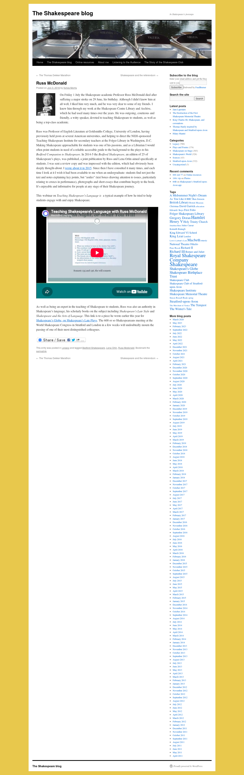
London (187, 236)
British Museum (196, 202)
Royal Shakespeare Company (188, 257)
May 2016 (177, 546)
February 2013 (179, 680)
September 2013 (180, 656)
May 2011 (177, 752)
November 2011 (180, 731)
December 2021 (180, 346)
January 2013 (179, 683)
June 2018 (177, 460)
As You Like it (178, 199)
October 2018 (179, 453)
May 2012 (177, 711)
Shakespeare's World (182, 154)
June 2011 (177, 748)
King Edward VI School (183, 232)
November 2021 (180, 350)
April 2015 (178, 590)
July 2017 (177, 498)
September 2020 (180, 377)
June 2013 (177, 666)
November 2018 (180, 449)
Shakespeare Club (179, 280)
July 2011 (177, 745)
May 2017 (177, 504)
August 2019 (179, 422)
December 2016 (180, 522)
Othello (194, 244)
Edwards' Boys (176, 210)
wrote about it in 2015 (78, 168)
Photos (187, 178)
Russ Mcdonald (126, 347)
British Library (179, 202)
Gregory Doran (180, 217)
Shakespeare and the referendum (139, 75)
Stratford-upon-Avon (182, 160)
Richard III (177, 251)
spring (190, 297)
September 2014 (180, 614)
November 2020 (180, 370)
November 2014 (180, 608)
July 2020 (177, 384)
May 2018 (177, 463)
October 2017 (179, 487)
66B (175, 181)
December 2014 (180, 604)
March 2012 (178, 717)
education (200, 206)
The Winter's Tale (181, 309)
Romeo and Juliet (194, 251)
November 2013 (180, 649)
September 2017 (180, 491)
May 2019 (177, 432)
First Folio (190, 210)
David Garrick (187, 206)
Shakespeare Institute (183, 290)
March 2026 (178, 319)
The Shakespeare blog (62, 13)
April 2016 (178, 549)
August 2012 (179, 700)
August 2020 (179, 381)
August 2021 (179, 357)
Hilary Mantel (179, 133)
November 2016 (180, 525)
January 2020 (179, 405)
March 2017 (178, 511)
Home (40, 62)
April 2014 (178, 632)
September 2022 (180, 329)
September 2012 (180, 697)
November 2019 (180, 412)
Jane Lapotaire (179, 109)
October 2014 (179, 611)
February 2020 (179, 401)
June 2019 (177, 429)
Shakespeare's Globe (184, 268)
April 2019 (178, 436)
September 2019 (180, 419)
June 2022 (177, 336)
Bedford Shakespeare (93, 347)
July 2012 (177, 704)
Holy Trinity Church (195, 222)
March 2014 (178, 635)
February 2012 (179, 721)
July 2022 (177, 333)
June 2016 (177, 542)
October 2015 (179, 570)
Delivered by (194, 87)
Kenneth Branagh (177, 229)
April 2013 (178, 673)
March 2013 (178, 676)
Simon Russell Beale (179, 297)
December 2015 (180, 563)
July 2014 (177, 621)
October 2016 (179, 528)
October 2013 (179, 652)
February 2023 (179, 326)
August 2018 (179, 456)
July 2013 (177, 662)
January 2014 (179, 642)
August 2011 (179, 742)
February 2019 (179, 443)
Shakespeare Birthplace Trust (186, 274)
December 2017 (180, 480)
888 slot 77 (178, 174)
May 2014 (177, 628)
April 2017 (178, 508)
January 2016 (179, 559)
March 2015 (178, 594)
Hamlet (198, 217)
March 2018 (178, 470)
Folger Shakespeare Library (187, 213)
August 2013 (179, 659)
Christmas (174, 206)
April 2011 (178, 755)
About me (103, 62)
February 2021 (179, 364)
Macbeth (194, 239)
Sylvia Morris (70, 87)
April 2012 (178, 714)
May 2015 (177, 587)
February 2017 (179, 515)
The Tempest (198, 305)
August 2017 (179, 494)
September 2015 (180, 573)
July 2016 (177, 539)
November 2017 (180, 484)
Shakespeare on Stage (182, 150)
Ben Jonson (198, 199)
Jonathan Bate (175, 225)
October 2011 (179, 735)
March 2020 (178, 398)
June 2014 (177, 625)
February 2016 (179, 556)
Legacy (65, 347)
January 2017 (179, 518)
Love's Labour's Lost (178, 240)
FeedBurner (200, 87)
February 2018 (179, 473)
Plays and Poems (180, 147)
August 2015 (179, 577)
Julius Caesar (188, 225)
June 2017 (177, 501)
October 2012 (179, 693)
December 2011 (180, 728)
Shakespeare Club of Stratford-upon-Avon (186, 285)
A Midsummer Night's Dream (188, 195)
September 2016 (180, 532)
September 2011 (180, 738)
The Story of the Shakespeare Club (163, 62)
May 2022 (177, 339)
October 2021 (179, 353)
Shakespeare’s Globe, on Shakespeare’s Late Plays (66, 320)
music (204, 240)
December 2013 (180, 645)
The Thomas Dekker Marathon (53, 75)
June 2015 (177, 583)
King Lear (176, 236)
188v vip (177, 178)
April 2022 (178, 343)
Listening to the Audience (126, 62)
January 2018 (179, 477)
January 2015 (179, 601)
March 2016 (178, 553)
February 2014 (179, 638)
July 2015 (177, 580)
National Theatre (179, 244)
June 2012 (177, 707)
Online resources (84, 62)
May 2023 (177, 322)
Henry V (176, 221)
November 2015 (180, 566)
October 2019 (179, 415)
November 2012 (180, 690)
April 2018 (178, 467)
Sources (176, 157)
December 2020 (180, 367)
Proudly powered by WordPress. (188, 766)
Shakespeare (183, 264)
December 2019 (180, 408)
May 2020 (177, 391)
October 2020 (179, 374)
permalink (41, 351)
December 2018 (180, 446)
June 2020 (177, 388)
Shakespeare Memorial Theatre (188, 294)
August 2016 (179, 535)
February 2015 (179, 597)
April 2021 (178, 360)
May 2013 (177, 669)
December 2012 (180, 687)
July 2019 (177, 425)
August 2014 (179, 618)
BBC (189, 199)
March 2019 (178, 439)
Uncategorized (179, 164)
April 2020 (178, 394)
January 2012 (179, 724)
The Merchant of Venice (180, 305)
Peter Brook (175, 247)
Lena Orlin (111, 347)
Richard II (187, 247)
